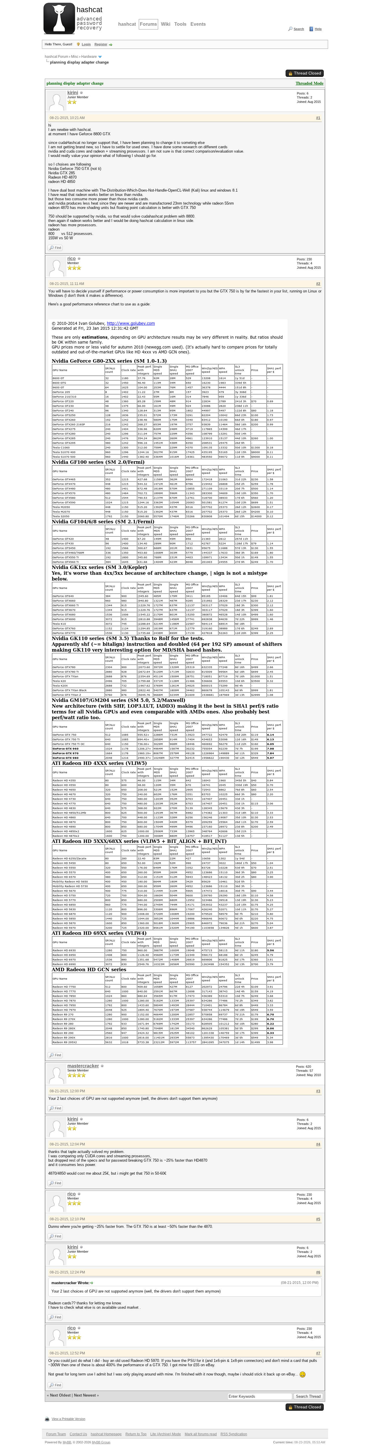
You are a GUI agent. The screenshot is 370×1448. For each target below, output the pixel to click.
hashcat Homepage (106, 1434)
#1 (318, 118)
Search (299, 29)
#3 (318, 1091)
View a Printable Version (68, 1419)
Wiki (165, 24)
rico (71, 258)
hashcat (127, 24)
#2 (318, 284)
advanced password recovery (88, 17)
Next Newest (85, 1395)
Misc (74, 57)
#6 (318, 1272)
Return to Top (136, 1434)
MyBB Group (101, 1442)
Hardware (89, 57)
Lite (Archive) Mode (165, 1434)
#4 (318, 1144)
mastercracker (83, 1065)
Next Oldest (60, 1395)
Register (101, 44)
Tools (180, 24)
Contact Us (78, 1434)
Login (86, 44)
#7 (318, 1353)
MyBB (67, 1442)
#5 (318, 1219)
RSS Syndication (234, 1434)
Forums (148, 24)
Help (318, 29)
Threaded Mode (309, 83)
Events (198, 24)
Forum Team (56, 1434)
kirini (72, 92)
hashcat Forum (56, 57)
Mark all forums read (201, 1434)
